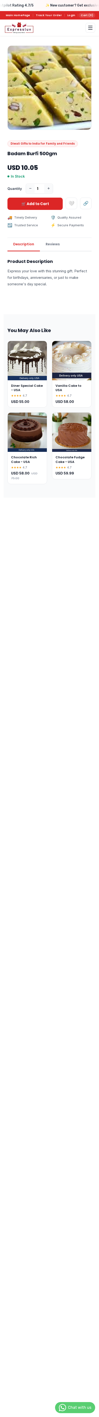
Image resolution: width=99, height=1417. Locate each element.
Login (71, 15)
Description (23, 244)
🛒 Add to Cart (35, 203)
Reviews (53, 244)
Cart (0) (87, 15)
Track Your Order (49, 15)
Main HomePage (18, 15)
